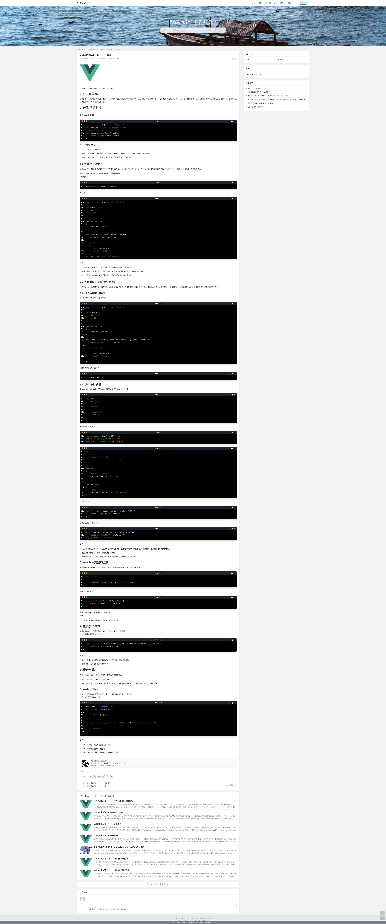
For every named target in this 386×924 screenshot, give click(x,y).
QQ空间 (107, 776)
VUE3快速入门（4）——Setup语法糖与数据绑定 (114, 801)
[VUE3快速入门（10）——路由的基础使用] (86, 861)
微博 (90, 776)
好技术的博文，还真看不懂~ (256, 107)
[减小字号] (236, 59)
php (253, 74)
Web (97, 49)
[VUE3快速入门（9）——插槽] (86, 838)
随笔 (259, 3)
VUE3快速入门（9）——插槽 (106, 835)
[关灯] (382, 918)
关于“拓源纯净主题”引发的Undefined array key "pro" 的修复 (119, 847)
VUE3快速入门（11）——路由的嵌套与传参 (112, 870)
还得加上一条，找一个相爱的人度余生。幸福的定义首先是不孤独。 (269, 96)
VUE (87, 771)
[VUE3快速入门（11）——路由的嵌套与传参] (86, 873)
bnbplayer (85, 58)
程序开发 (267, 3)
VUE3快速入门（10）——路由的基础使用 (111, 859)
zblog (259, 74)
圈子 (289, 3)
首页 (253, 3)
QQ (94, 776)
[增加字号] (233, 59)
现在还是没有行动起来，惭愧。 (257, 88)
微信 (99, 776)
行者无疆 (81, 3)
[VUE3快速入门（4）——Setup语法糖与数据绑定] (86, 804)
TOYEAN (204, 921)
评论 (93, 909)
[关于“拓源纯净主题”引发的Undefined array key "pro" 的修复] (86, 850)
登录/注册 (303, 3)
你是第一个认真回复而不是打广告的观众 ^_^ (262, 103)
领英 (111, 776)
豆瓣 (103, 776)
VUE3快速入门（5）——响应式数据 (108, 812)
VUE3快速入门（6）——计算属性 (98, 783)
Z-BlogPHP (190, 921)
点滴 (275, 3)
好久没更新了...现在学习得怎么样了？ (259, 92)
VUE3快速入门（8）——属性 (97, 786)
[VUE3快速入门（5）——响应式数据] (86, 815)
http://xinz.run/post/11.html (106, 765)
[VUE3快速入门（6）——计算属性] (86, 827)
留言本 (282, 3)
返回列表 (230, 785)
